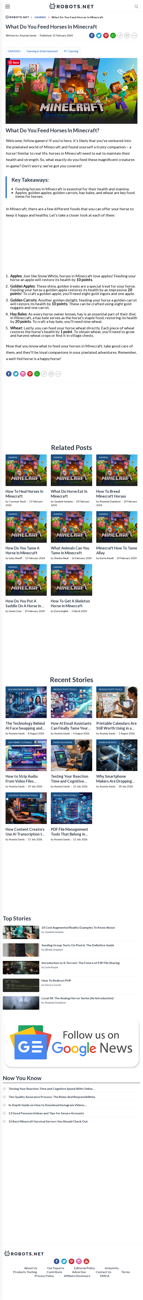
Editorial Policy (84, 1268)
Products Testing (25, 1272)
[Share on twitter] (99, 35)
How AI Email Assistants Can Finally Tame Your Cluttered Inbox (71, 728)
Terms (125, 1272)
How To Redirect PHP (56, 980)
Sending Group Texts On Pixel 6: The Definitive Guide (78, 945)
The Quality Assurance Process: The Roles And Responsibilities (52, 1097)
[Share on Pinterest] (106, 35)
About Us (30, 1268)
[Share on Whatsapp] (113, 35)
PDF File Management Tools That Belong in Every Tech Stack (69, 834)
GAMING (14, 51)
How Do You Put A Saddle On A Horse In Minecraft (23, 606)
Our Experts (55, 1268)
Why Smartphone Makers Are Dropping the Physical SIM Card (114, 781)
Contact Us (103, 1272)
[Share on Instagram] (23, 374)
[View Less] (134, 35)
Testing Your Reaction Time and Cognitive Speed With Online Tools (51, 1088)
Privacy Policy (44, 1276)
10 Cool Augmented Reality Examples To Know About (78, 927)
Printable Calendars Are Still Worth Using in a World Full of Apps (116, 728)
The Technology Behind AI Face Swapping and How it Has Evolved (25, 728)
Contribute (54, 1272)
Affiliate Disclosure (77, 1276)
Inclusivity (112, 1268)
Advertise (79, 1272)
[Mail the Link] (127, 35)
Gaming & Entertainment (42, 51)
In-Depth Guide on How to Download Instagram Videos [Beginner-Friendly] (46, 1105)
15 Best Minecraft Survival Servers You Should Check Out (48, 1121)
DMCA (104, 1276)
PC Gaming (71, 51)
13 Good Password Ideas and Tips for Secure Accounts (46, 1113)
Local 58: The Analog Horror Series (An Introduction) (78, 998)
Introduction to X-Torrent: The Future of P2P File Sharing (81, 962)
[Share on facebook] (92, 35)
